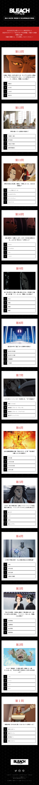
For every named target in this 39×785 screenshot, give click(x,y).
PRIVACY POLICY (23, 775)
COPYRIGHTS (15, 775)
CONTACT (9, 775)
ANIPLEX (30, 775)
